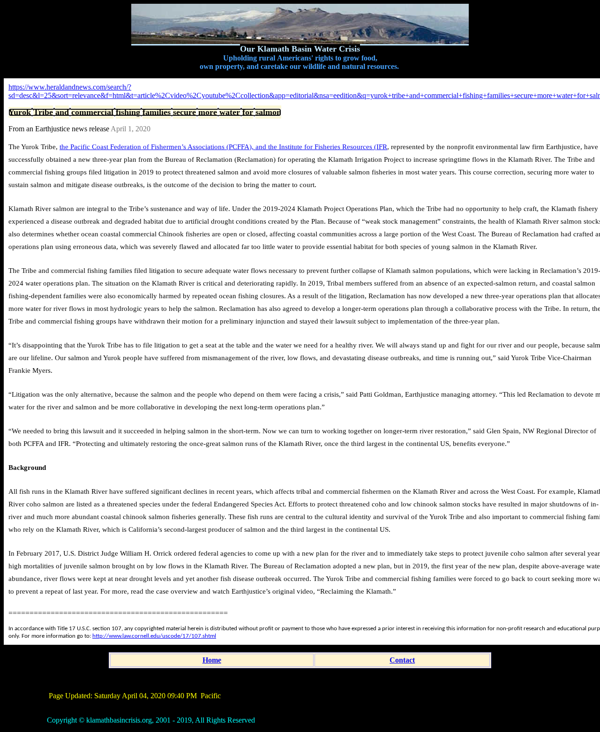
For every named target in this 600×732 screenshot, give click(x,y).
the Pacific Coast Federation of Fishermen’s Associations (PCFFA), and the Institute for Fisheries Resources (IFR (223, 147)
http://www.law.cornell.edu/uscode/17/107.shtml (154, 636)
